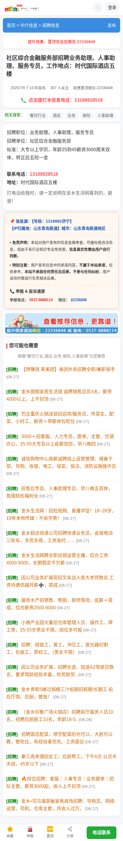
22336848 (79, 300)
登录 (112, 7)
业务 (72, 115)
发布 (112, 25)
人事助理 (105, 115)
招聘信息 (50, 25)
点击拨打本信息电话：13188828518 (65, 100)
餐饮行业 (38, 115)
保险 (86, 115)
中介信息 (28, 25)
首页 (11, 25)
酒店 (57, 115)
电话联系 (101, 832)
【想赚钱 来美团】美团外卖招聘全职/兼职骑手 (68, 369)
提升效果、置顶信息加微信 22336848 (61, 41)
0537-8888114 (41, 300)
